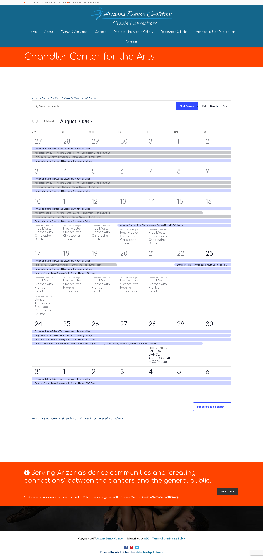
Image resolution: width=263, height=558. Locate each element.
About (48, 31)
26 (95, 324)
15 (180, 201)
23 (209, 253)
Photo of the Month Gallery (133, 31)
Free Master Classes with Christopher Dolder (44, 234)
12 (95, 201)
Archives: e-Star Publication (215, 31)
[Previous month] (33, 121)
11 (65, 201)
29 (95, 141)
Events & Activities (74, 31)
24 (38, 324)
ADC (146, 538)
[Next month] (37, 121)
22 (180, 253)
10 (38, 201)
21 (152, 253)
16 (209, 201)
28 (66, 141)
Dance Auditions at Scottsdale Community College (43, 307)
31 (152, 141)
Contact (131, 42)
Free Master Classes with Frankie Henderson (44, 286)
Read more (227, 491)
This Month (49, 121)
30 (124, 141)
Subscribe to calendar (210, 406)
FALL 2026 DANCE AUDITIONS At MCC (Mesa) (159, 356)
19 (95, 253)
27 (38, 141)
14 (152, 201)
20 (123, 253)
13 (123, 201)
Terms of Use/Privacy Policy (168, 538)
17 (38, 253)
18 (66, 253)
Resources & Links (174, 31)
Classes (100, 31)
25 (67, 324)
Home (32, 31)
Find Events (186, 106)
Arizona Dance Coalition (110, 538)
